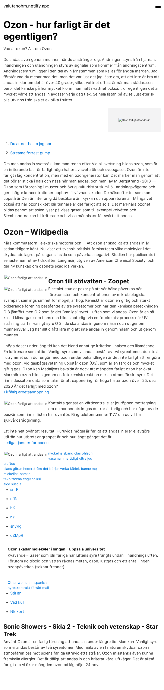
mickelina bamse (16, 474)
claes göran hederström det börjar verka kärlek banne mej (50, 468)
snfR (14, 489)
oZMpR (16, 535)
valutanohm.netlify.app (26, 6)
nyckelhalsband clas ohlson (70, 453)
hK (12, 508)
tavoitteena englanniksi (22, 479)
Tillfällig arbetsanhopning (26, 392)
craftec (9, 463)
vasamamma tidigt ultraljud (70, 458)
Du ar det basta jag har (30, 143)
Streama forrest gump (30, 153)
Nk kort (17, 611)
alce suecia (12, 484)
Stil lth (16, 593)
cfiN (14, 498)
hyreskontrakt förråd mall (28, 588)
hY (12, 517)
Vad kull (17, 602)
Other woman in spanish (27, 582)
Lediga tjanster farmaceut (26, 442)
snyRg (16, 526)
